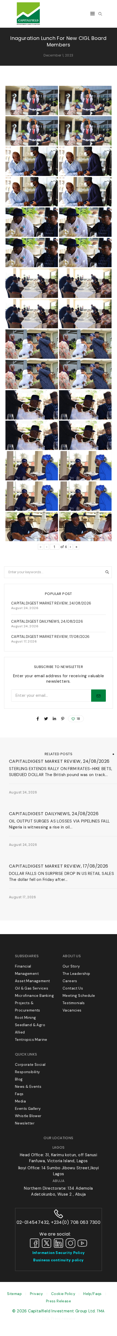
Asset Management (32, 981)
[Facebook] (35, 1242)
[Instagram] (70, 1242)
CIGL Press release (58, 1318)
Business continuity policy (58, 1260)
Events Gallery (28, 1108)
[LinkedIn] (58, 1242)
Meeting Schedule (79, 995)
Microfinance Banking (34, 995)
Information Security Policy (58, 1252)
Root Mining (25, 1017)
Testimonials (74, 1003)
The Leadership (76, 973)
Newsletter (25, 1123)
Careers (70, 981)
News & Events (21, 754)
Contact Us (73, 988)
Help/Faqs (92, 1293)
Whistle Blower (28, 1116)
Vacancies (72, 1010)
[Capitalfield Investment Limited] (28, 24)
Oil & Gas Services (31, 988)
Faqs (19, 1094)
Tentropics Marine (31, 1039)
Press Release (58, 1301)
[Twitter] (47, 1242)
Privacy (36, 1293)
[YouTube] (82, 1242)
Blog (19, 1079)
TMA (100, 1311)
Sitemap (14, 1293)
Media (20, 1101)
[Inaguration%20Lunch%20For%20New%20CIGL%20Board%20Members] (38, 719)
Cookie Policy (63, 1293)
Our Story (71, 966)
